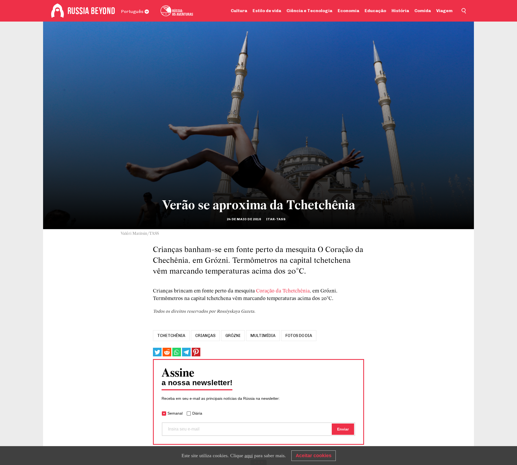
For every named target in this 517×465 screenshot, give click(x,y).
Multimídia (262, 335)
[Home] (57, 11)
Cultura (239, 10)
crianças (205, 335)
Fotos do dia (298, 335)
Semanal (175, 413)
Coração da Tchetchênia (283, 291)
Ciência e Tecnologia (309, 10)
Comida (422, 10)
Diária (197, 413)
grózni (232, 335)
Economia (348, 10)
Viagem (444, 10)
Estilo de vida (267, 10)
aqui (248, 455)
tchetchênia (171, 335)
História (400, 10)
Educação (375, 10)
